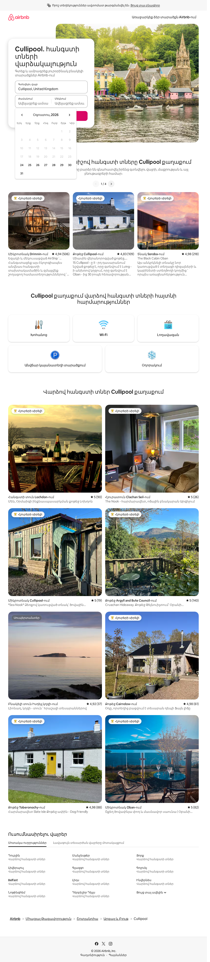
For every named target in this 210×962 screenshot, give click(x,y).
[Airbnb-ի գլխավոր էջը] (18, 17)
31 (21, 173)
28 (53, 165)
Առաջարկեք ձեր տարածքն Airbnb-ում (164, 17)
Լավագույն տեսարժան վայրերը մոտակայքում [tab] (88, 843)
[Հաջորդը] (111, 184)
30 (70, 165)
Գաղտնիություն (92, 955)
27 (45, 165)
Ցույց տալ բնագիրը (145, 5)
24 (21, 165)
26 (37, 165)
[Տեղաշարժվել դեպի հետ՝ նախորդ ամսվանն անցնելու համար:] (22, 115)
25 (29, 165)
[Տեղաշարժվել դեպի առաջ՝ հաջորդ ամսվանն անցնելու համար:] (69, 115)
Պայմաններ (118, 955)
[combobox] (51, 88)
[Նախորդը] (96, 184)
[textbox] (33, 103)
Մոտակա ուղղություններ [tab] (27, 843)
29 (61, 165)
